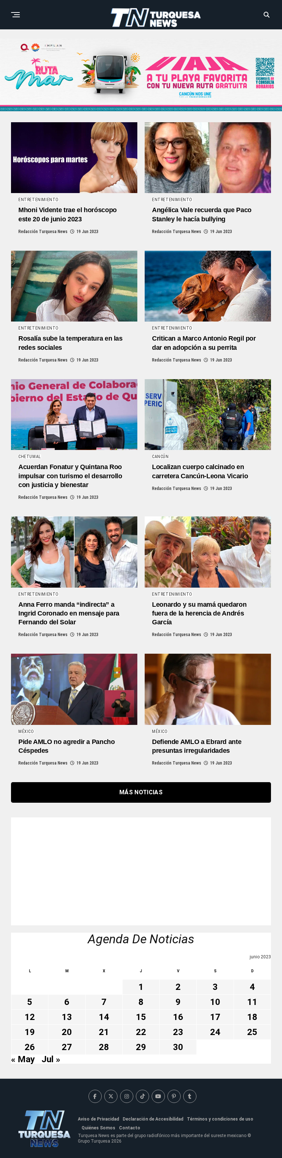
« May (23, 1059)
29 (141, 1047)
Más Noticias (141, 792)
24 (215, 1032)
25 (252, 1032)
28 (104, 1047)
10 (215, 1002)
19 (30, 1032)
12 (30, 1017)
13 (67, 1017)
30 (178, 1047)
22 (141, 1032)
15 (141, 1017)
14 (104, 1017)
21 (104, 1032)
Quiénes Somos (98, 1127)
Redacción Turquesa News (43, 231)
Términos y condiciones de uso (220, 1119)
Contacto (129, 1127)
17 (215, 1017)
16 (178, 1017)
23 (178, 1032)
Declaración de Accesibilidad (153, 1119)
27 (67, 1047)
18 (252, 1017)
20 (67, 1032)
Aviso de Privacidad (98, 1119)
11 (252, 1002)
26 (30, 1047)
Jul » (50, 1059)
